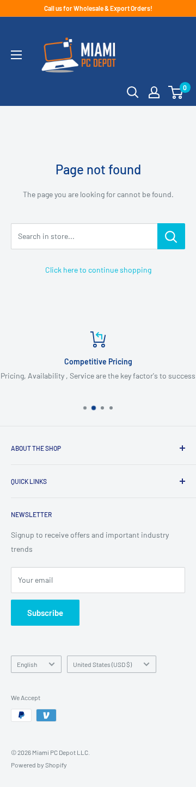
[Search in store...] (171, 236)
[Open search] (133, 92)
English (27, 664)
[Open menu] (16, 55)
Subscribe (45, 613)
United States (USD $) (102, 664)
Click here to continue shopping (98, 269)
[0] (176, 92)
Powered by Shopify (39, 765)
